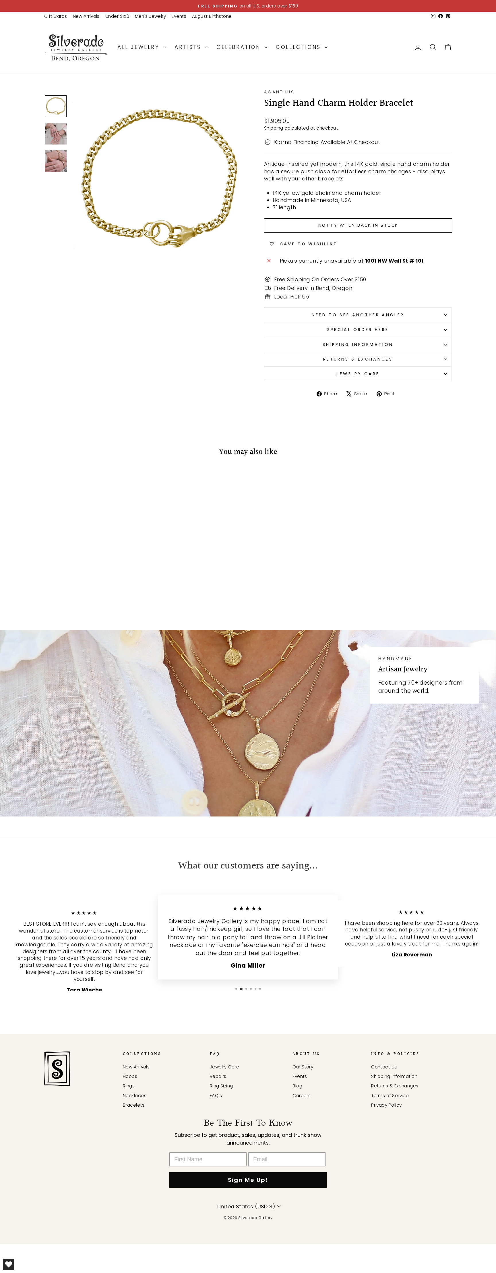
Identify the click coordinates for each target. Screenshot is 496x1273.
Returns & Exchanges (358, 359)
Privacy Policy (386, 1105)
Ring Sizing (221, 1086)
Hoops (130, 1076)
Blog (297, 1086)
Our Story (302, 1067)
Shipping (273, 128)
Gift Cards (55, 16)
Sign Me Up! (248, 1180)
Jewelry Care (358, 374)
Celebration (239, 47)
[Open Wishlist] (8, 1264)
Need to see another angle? (358, 315)
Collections (299, 47)
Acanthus (279, 92)
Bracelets (133, 1105)
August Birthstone (212, 16)
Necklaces (134, 1096)
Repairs (218, 1076)
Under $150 (117, 16)
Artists (189, 47)
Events (179, 16)
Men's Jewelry (150, 16)
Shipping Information (358, 344)
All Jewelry (139, 47)
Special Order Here (358, 329)
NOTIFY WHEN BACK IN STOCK (358, 225)
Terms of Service (390, 1096)
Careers (301, 1096)
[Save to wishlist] (51, 478)
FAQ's (216, 1096)
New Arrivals (86, 16)
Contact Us (384, 1067)
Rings (129, 1086)
